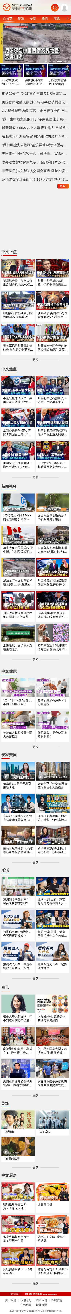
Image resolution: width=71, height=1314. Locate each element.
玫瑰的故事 (12, 1158)
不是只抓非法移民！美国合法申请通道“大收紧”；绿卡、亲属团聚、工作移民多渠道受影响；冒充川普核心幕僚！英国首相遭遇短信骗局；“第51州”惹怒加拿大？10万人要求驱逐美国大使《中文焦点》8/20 (17, 400)
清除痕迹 (41, 1304)
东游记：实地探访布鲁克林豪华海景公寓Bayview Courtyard (18, 818)
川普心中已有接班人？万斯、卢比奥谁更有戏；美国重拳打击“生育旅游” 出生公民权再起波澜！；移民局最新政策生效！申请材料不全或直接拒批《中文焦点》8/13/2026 (52, 400)
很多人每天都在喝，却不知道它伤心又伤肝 (17, 1018)
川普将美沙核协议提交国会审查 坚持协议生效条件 (35, 171)
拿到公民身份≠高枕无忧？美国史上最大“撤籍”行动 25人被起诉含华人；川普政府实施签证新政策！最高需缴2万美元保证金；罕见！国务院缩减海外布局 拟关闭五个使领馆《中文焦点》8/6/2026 (18, 433)
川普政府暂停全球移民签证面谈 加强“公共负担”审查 (17, 615)
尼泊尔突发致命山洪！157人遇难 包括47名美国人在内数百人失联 (35, 179)
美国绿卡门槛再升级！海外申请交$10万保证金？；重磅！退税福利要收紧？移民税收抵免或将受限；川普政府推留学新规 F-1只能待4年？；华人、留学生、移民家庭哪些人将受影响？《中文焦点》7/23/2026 (17, 465)
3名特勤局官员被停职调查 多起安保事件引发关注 (53, 615)
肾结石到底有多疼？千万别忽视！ (52, 702)
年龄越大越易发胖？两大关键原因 (17, 734)
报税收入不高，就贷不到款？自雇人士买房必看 (17, 966)
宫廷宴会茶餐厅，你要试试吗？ (17, 1271)
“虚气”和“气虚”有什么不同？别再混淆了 (17, 702)
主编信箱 (26, 1304)
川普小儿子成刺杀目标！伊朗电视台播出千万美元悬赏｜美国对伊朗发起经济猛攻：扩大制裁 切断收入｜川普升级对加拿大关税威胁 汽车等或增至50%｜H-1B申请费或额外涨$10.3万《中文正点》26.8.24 (53, 283)
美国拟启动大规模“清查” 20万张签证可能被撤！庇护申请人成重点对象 (34, 82)
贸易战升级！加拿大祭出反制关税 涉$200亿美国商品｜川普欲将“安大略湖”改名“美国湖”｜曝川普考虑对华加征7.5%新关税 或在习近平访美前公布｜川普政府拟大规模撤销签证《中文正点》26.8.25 (18, 283)
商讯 (57, 19)
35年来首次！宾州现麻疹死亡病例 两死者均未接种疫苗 (53, 647)
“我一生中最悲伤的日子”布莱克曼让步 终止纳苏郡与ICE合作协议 (35, 119)
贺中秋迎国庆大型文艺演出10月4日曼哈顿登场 (52, 1051)
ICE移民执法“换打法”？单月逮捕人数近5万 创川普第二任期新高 (11, 82)
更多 (63, 186)
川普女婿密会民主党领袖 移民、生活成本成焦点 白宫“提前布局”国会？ (59, 82)
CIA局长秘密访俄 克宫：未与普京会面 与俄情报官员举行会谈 (35, 111)
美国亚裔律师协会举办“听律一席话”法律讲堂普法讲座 (17, 1083)
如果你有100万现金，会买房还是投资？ (17, 933)
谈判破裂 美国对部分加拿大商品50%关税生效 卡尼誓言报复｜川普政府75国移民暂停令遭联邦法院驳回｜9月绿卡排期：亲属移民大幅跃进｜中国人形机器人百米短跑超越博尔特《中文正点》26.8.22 (53, 315)
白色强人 (46, 1131)
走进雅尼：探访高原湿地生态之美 (17, 647)
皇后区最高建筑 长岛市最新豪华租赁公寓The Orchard (18, 850)
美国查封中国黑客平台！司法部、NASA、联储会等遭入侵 (35, 154)
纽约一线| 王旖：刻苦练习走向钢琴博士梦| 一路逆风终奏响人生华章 (52, 901)
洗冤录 (9, 1131)
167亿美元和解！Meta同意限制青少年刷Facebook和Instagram (17, 517)
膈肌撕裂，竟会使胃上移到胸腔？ (52, 734)
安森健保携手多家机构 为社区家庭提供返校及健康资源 (52, 1083)
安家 (33, 19)
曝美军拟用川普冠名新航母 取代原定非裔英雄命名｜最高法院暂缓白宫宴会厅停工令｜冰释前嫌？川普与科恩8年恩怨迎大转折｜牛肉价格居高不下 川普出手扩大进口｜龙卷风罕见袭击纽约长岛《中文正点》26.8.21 (18, 348)
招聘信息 (57, 1300)
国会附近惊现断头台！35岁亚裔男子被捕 (52, 517)
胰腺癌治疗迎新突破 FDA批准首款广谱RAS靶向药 (35, 136)
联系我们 (41, 1300)
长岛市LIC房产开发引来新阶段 (17, 785)
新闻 (21, 19)
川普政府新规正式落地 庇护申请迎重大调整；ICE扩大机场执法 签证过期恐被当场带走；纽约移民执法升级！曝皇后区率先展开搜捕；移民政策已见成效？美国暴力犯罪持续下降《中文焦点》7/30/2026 (53, 433)
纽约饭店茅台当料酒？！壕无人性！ (14, 1206)
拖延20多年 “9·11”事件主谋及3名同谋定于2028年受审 (35, 93)
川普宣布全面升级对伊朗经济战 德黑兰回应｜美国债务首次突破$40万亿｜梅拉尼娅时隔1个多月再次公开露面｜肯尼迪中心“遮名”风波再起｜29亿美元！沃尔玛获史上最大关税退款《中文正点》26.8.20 (53, 348)
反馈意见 (26, 1300)
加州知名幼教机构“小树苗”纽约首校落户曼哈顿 (17, 901)
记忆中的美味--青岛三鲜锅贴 (52, 1238)
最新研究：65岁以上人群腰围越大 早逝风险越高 (35, 128)
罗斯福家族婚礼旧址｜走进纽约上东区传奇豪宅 (52, 850)
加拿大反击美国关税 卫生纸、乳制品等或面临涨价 (18, 550)
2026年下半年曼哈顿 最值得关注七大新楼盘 (53, 785)
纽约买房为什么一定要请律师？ (52, 966)
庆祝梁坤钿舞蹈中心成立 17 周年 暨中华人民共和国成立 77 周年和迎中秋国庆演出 (17, 1051)
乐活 (45, 19)
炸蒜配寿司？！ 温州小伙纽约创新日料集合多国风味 (53, 1271)
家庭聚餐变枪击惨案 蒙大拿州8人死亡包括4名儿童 (53, 550)
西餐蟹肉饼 (45, 1204)
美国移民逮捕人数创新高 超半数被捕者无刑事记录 (35, 102)
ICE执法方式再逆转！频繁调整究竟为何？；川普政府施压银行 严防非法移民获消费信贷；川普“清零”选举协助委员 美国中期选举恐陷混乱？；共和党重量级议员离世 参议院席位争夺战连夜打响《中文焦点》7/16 (53, 465)
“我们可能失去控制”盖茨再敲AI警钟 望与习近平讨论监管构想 (35, 145)
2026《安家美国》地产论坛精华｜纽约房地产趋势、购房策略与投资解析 (52, 818)
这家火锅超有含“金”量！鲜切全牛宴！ (16, 1238)
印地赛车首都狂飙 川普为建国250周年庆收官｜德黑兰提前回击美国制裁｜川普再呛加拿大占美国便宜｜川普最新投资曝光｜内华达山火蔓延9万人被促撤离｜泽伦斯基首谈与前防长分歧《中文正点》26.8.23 (18, 315)
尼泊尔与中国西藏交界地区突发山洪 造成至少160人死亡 (18, 582)
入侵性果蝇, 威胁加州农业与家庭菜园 (51, 1018)
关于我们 (10, 1300)
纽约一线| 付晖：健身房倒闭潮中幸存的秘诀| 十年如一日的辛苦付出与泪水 (52, 934)
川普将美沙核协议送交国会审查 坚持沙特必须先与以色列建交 (53, 582)
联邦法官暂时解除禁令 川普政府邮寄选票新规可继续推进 (35, 162)
